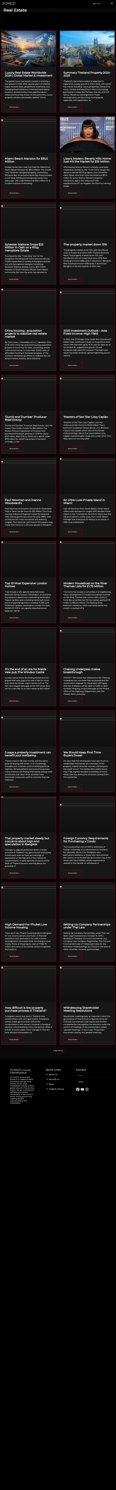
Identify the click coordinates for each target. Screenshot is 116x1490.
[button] (112, 3)
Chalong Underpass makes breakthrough (81, 670)
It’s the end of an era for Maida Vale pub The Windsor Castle (25, 670)
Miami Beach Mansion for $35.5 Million (26, 160)
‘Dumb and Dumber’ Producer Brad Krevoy (26, 418)
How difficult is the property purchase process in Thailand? (26, 1009)
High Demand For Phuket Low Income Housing (26, 926)
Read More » (14, 107)
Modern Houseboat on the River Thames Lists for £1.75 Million (85, 585)
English (98, 3)
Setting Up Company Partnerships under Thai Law (86, 926)
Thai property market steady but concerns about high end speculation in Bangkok (27, 841)
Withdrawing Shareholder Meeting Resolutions (81, 1009)
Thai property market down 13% (85, 244)
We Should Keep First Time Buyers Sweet (82, 754)
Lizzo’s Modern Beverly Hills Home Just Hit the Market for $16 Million (87, 160)
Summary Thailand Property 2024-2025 (87, 74)
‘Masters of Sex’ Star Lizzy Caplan (85, 416)
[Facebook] (78, 1089)
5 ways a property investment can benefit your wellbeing (28, 754)
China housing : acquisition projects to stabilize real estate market (26, 333)
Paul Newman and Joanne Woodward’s (23, 501)
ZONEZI (9, 3)
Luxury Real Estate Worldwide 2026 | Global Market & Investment (28, 74)
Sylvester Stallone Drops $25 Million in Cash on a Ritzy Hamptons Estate (24, 247)
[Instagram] (87, 1089)
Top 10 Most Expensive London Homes (26, 585)
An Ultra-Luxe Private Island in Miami (84, 501)
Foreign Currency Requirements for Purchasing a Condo (85, 840)
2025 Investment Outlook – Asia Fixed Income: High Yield (85, 332)
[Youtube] (82, 1089)
